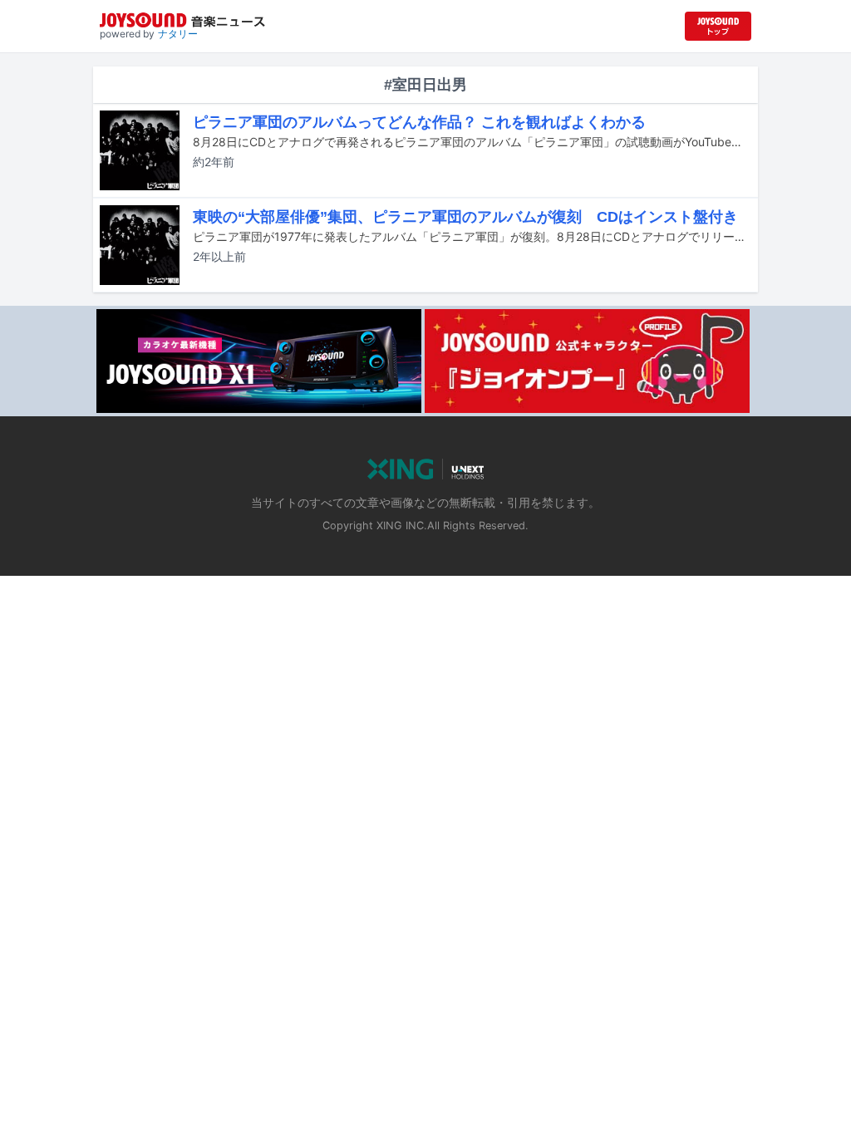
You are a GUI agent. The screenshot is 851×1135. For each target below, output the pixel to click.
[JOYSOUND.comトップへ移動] (718, 26)
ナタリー (178, 33)
